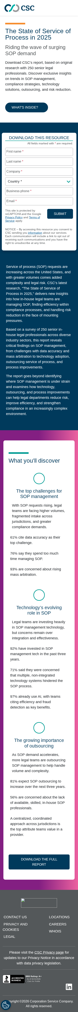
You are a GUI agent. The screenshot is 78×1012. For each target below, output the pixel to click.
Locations (59, 917)
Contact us (15, 917)
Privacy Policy (14, 217)
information (35, 232)
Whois (55, 931)
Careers (57, 924)
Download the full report (39, 861)
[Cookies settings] (6, 1005)
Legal (9, 937)
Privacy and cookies (15, 927)
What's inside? (25, 107)
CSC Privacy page (49, 952)
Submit (63, 214)
